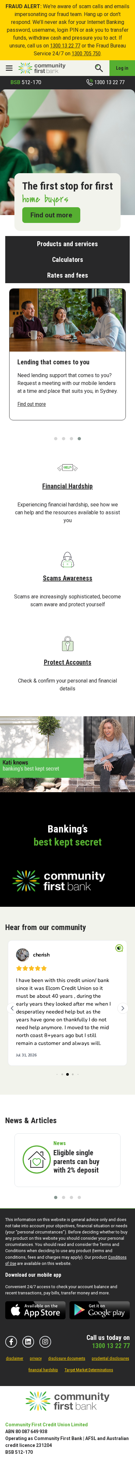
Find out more (51, 215)
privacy (36, 1358)
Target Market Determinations (89, 1369)
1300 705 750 (86, 53)
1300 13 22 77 (65, 46)
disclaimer (14, 1358)
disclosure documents (66, 1358)
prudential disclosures (110, 1358)
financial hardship (43, 1369)
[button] (56, 438)
